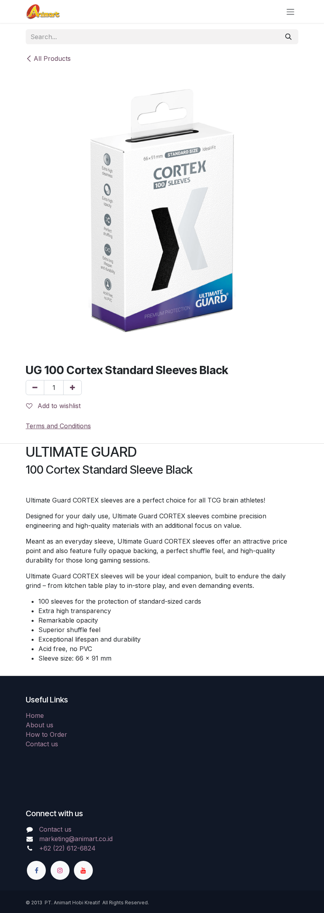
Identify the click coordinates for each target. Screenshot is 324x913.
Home (35, 715)
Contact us (42, 744)
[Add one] (72, 387)
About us (39, 725)
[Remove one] (35, 387)
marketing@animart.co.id (76, 839)
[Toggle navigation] (290, 11)
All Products (52, 58)
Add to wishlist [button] (58, 406)
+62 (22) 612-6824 (67, 848)
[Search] (288, 36)
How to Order (46, 734)
